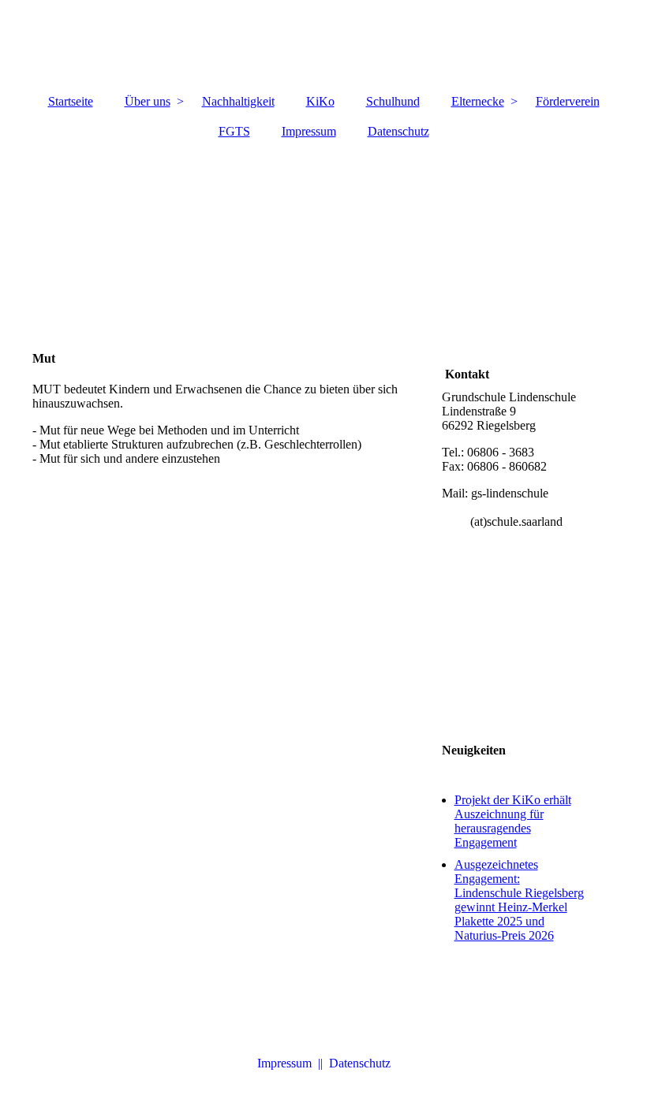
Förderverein (568, 101)
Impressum (309, 131)
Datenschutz (398, 131)
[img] (324, 43)
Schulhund (393, 101)
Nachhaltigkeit (238, 101)
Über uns (147, 101)
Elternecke (477, 101)
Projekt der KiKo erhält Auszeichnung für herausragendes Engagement (512, 821)
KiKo (320, 101)
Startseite (70, 101)
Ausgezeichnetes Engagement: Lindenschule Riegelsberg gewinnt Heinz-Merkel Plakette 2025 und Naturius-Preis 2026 (519, 900)
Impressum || (293, 1063)
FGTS (234, 131)
